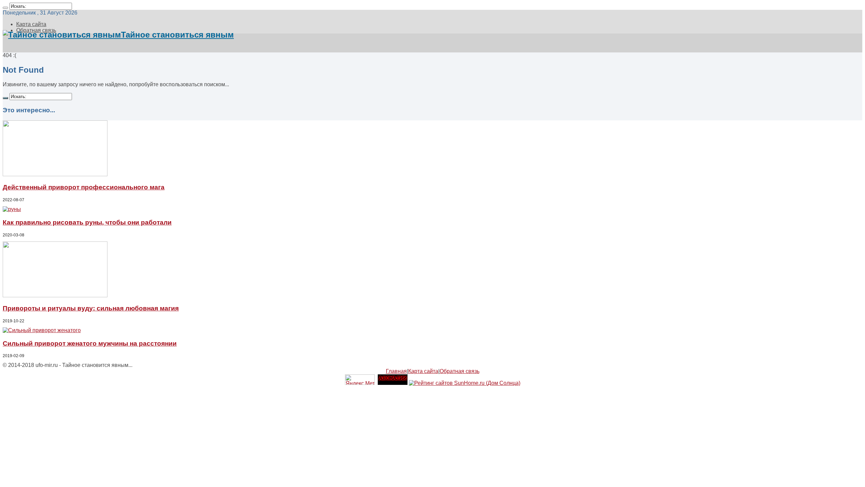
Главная (396, 371)
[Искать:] (5, 8)
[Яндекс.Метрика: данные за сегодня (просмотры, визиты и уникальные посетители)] (360, 379)
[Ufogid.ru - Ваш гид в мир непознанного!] (392, 383)
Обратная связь (459, 371)
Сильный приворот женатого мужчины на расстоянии (90, 343)
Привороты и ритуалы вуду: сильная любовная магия (91, 308)
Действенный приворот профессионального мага (84, 187)
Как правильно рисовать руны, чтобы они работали (87, 222)
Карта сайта (31, 24)
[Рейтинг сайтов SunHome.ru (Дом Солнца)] (464, 383)
